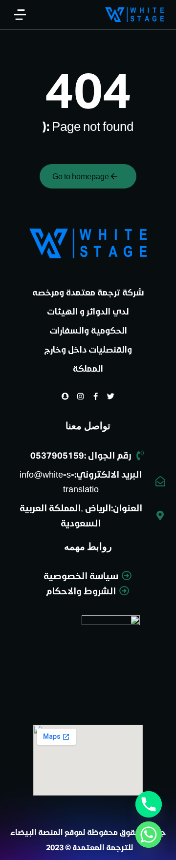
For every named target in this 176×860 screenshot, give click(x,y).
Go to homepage (80, 176)
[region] (88, 45)
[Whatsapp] (148, 834)
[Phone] (148, 804)
